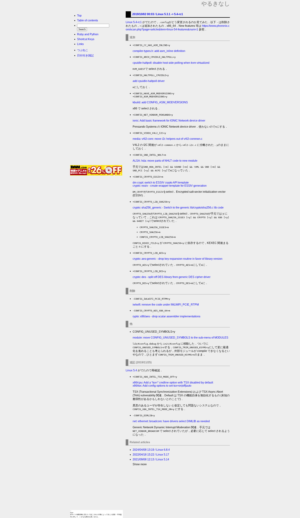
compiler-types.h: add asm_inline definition (159, 50)
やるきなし (215, 4)
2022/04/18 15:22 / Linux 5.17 (151, 454)
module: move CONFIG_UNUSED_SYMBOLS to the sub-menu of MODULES (180, 337)
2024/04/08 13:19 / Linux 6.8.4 (151, 449)
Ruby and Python (87, 34)
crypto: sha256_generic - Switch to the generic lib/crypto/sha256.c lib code (178, 207)
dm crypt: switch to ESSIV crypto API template (161, 182)
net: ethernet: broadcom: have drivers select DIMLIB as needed (171, 421)
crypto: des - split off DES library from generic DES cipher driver (171, 276)
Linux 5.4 (131, 370)
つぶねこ (82, 50)
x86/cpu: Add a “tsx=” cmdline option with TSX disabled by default (173, 382)
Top (79, 15)
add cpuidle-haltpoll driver (149, 81)
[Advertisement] (96, 112)
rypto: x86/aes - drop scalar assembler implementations (166, 316)
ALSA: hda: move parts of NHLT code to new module (165, 160)
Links (80, 44)
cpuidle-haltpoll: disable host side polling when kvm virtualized (171, 62)
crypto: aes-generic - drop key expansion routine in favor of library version (177, 258)
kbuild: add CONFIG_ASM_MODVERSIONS (160, 102)
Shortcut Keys (85, 39)
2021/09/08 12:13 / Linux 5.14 (151, 459)
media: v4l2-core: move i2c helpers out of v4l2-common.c (167, 138)
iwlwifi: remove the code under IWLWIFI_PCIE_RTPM (166, 304)
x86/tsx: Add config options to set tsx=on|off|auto (162, 385)
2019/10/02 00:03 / (157, 14)
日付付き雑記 (85, 55)
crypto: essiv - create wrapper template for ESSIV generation (170, 185)
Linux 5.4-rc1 (134, 22)
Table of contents (87, 20)
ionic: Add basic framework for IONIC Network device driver (169, 120)
